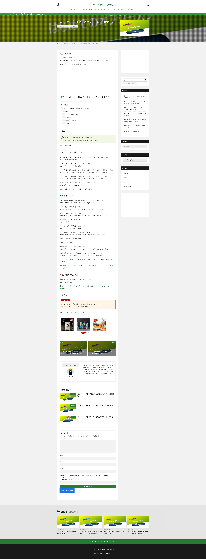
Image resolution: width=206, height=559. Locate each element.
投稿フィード (127, 178)
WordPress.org (127, 186)
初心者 (90, 9)
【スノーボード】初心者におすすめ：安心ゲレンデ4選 (68, 532)
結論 (65, 111)
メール (62, 461)
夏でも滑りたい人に (69, 120)
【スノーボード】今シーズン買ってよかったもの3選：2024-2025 (135, 96)
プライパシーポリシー (98, 549)
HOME (60, 43)
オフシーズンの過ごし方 (70, 114)
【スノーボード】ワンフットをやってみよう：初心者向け (96, 405)
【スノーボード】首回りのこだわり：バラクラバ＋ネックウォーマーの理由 (135, 102)
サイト (61, 468)
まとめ (66, 123)
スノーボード (67, 43)
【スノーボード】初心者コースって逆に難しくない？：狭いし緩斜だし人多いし (91, 532)
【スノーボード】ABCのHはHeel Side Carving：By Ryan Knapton (133, 108)
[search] (145, 80)
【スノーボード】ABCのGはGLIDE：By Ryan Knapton (134, 132)
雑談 (132, 9)
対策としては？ (68, 117)
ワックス (116, 9)
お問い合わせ (110, 549)
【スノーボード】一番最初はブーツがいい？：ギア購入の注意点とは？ (138, 532)
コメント (62, 438)
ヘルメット (109, 9)
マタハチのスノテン (108, 553)
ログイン (126, 173)
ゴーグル (103, 9)
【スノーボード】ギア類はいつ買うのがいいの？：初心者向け (96, 395)
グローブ (96, 9)
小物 (128, 9)
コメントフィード (128, 182)
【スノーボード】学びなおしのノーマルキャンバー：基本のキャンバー (135, 126)
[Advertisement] (88, 78)
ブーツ (75, 9)
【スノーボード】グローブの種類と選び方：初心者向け (95, 417)
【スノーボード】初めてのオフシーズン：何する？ (88, 43)
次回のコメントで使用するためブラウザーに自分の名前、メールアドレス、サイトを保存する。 (85, 475)
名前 (61, 455)
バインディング (83, 9)
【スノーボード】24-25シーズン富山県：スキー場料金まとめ (135, 114)
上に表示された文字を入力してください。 (70, 479)
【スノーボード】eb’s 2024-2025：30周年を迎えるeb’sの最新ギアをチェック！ (135, 120)
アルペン (123, 9)
